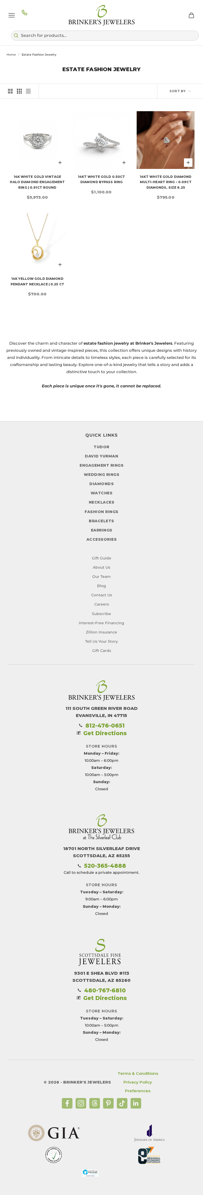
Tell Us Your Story (101, 641)
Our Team (101, 576)
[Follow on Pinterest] (108, 1103)
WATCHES (102, 493)
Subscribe (101, 613)
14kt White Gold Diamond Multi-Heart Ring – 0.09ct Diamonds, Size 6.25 (166, 182)
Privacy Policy (137, 1082)
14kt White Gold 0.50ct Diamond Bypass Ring (101, 179)
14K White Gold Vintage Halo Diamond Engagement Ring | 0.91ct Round (37, 182)
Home (11, 54)
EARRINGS (101, 530)
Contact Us (101, 595)
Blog (101, 585)
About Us (101, 567)
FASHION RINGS (101, 511)
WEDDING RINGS (101, 474)
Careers (101, 604)
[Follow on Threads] (94, 1103)
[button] (105, 36)
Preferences (137, 1090)
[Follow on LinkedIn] (136, 1103)
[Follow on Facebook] (67, 1103)
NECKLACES (101, 502)
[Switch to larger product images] (10, 91)
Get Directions (105, 733)
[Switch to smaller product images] (19, 91)
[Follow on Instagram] (81, 1103)
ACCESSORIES (101, 539)
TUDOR (101, 447)
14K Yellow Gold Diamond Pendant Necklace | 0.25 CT (37, 281)
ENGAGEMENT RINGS (101, 465)
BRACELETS (101, 521)
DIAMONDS (101, 483)
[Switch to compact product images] (28, 91)
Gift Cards (101, 650)
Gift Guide (101, 558)
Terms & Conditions (138, 1073)
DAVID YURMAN (101, 456)
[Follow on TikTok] (122, 1103)
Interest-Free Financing (101, 623)
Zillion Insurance (101, 632)
